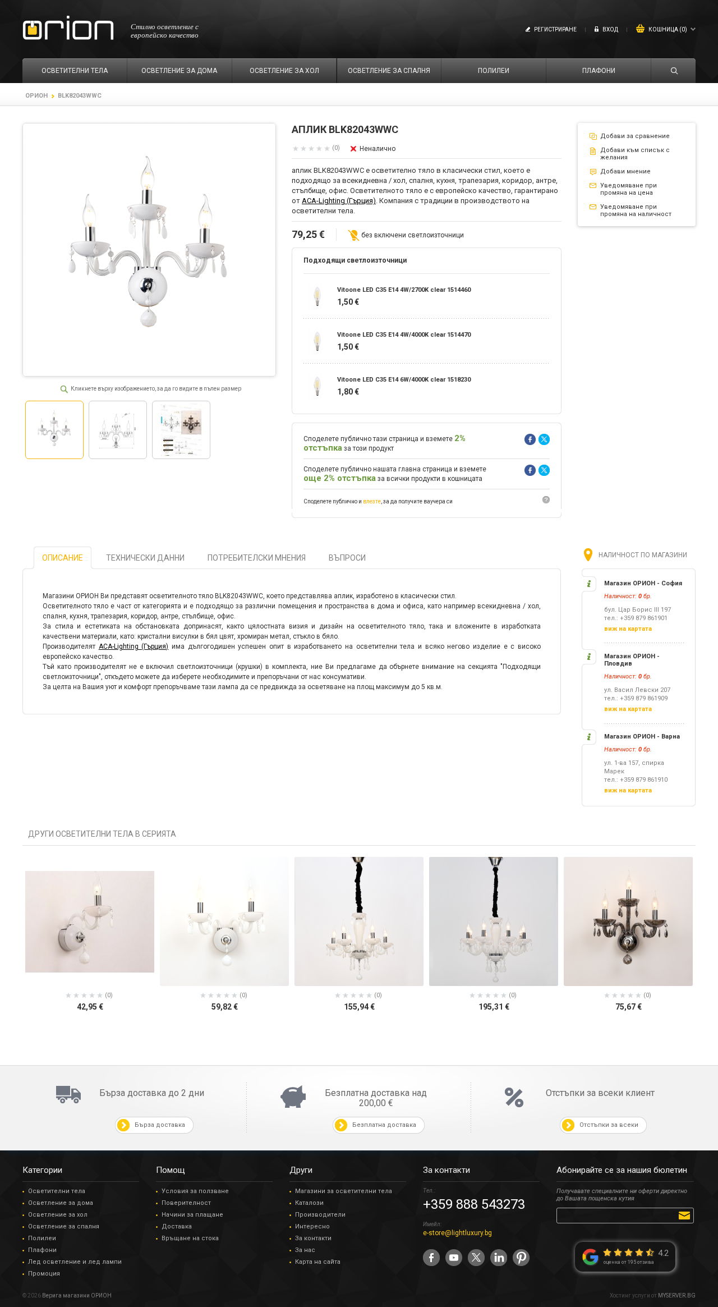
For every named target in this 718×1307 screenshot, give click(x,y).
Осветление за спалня (63, 1226)
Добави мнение (625, 171)
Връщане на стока (190, 1238)
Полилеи (42, 1238)
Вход (610, 29)
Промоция (44, 1273)
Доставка (177, 1226)
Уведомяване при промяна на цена (628, 189)
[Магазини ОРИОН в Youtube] (453, 1257)
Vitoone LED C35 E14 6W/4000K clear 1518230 (404, 379)
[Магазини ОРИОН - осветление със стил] (68, 28)
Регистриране (555, 29)
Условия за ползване (195, 1191)
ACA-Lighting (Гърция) (339, 200)
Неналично (377, 149)
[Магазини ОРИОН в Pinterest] (521, 1257)
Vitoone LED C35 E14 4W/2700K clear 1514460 (404, 289)
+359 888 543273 (474, 1204)
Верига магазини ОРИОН (77, 1295)
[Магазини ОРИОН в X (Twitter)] (476, 1257)
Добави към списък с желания (635, 153)
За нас (305, 1250)
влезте (372, 501)
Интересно (312, 1226)
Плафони (42, 1250)
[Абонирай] (686, 1215)
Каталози (309, 1203)
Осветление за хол (58, 1214)
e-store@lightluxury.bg (457, 1233)
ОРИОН (36, 95)
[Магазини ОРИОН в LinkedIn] (498, 1257)
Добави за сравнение (635, 136)
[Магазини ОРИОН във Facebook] (431, 1257)
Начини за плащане (192, 1214)
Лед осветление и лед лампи (75, 1261)
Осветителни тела (56, 1191)
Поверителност (186, 1203)
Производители (320, 1214)
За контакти (313, 1238)
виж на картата (628, 628)
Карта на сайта (317, 1261)
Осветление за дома (60, 1203)
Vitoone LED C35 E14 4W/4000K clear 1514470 (404, 334)
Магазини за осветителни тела (343, 1191)
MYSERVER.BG (677, 1295)
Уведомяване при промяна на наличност (635, 210)
